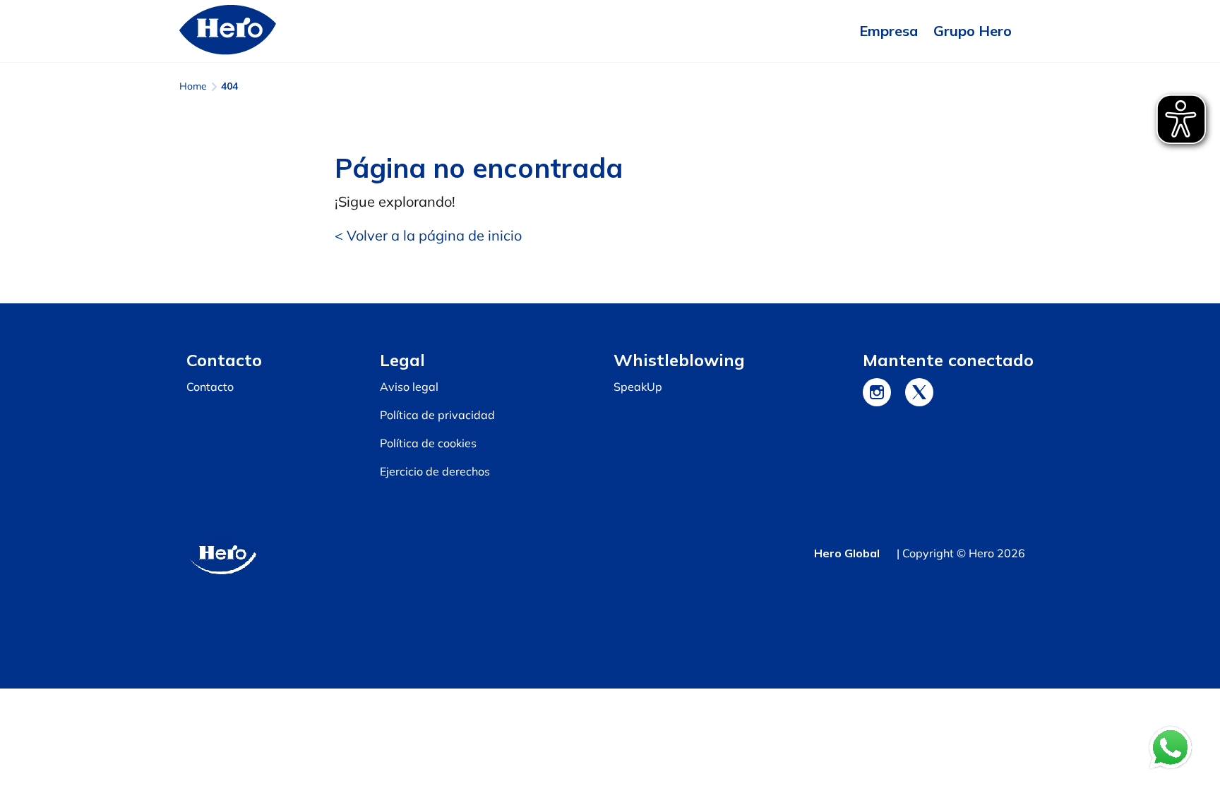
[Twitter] (919, 392)
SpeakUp (638, 387)
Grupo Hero (972, 31)
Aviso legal (409, 387)
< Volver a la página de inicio (428, 235)
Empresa (888, 31)
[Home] (228, 31)
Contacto (210, 387)
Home (193, 86)
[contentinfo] (610, 496)
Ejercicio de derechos (435, 471)
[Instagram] (877, 392)
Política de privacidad (437, 415)
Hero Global (847, 553)
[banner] (610, 31)
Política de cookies (428, 443)
